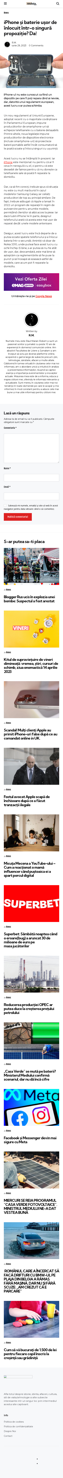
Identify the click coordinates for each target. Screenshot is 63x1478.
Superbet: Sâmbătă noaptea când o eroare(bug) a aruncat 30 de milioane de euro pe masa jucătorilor (30, 940)
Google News (43, 296)
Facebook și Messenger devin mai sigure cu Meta (30, 1140)
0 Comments (36, 45)
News (6, 12)
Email (7, 486)
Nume (7, 468)
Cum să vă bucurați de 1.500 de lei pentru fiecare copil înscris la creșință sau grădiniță (30, 1354)
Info (6, 1415)
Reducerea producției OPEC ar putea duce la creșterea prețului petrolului (29, 1008)
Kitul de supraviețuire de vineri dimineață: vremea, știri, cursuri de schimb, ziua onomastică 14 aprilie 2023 (31, 665)
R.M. (14, 42)
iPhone (8, 162)
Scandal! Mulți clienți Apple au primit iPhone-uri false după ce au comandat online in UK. (30, 734)
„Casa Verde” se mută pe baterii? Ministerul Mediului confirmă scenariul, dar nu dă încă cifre (30, 1075)
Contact (8, 1436)
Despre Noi (10, 1431)
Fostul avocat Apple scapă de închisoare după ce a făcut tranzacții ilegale (27, 800)
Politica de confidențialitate (18, 1426)
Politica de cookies (14, 1421)
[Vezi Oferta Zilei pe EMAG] (31, 282)
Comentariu (10, 427)
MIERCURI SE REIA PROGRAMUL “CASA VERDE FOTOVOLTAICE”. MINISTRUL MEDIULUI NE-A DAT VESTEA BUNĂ (30, 1206)
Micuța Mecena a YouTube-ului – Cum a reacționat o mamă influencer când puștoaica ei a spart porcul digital (29, 869)
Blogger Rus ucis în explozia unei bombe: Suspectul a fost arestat (29, 599)
